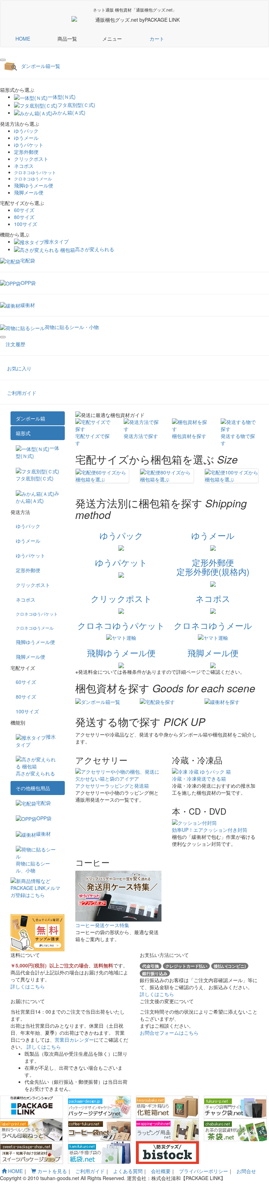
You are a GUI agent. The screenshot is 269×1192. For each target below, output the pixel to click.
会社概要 (161, 1170)
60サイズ (24, 209)
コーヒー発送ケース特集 (102, 925)
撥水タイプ (56, 241)
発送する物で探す (238, 439)
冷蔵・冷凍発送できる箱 (199, 778)
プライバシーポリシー (203, 1170)
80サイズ (24, 216)
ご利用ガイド (21, 392)
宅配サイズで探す (92, 439)
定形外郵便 (26, 151)
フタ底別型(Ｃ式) (76, 104)
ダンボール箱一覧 (40, 65)
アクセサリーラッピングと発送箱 (112, 785)
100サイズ (25, 223)
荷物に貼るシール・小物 (72, 326)
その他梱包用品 (33, 788)
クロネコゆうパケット (35, 172)
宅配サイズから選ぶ (22, 202)
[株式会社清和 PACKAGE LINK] (175, 19)
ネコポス (24, 165)
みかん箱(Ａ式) (69, 112)
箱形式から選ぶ (17, 89)
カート (157, 38)
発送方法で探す (141, 435)
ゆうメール (26, 137)
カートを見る (51, 1170)
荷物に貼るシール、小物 (33, 867)
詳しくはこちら (28, 986)
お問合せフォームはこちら (169, 1032)
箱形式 (23, 433)
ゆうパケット (28, 144)
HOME (22, 38)
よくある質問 (128, 1170)
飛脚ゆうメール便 (33, 185)
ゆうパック (26, 130)
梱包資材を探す (189, 435)
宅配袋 (27, 260)
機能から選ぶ (14, 234)
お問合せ (246, 1170)
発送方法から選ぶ (19, 123)
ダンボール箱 (30, 418)
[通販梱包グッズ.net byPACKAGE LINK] (112, 19)
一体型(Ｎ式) (62, 96)
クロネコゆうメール (33, 178)
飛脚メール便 (28, 192)
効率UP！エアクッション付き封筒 (209, 829)
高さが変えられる (94, 249)
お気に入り (19, 368)
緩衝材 (27, 304)
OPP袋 (28, 282)
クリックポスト (31, 158)
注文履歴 (15, 344)
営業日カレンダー (74, 1039)
